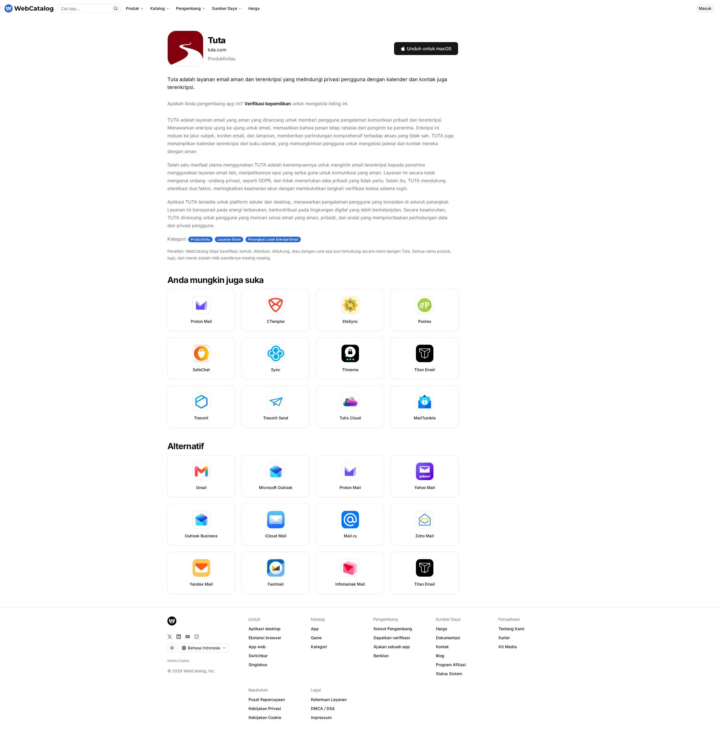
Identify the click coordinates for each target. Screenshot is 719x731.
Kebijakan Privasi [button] (265, 708)
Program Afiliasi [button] (451, 664)
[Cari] (116, 8)
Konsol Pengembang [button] (393, 628)
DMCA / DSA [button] (323, 708)
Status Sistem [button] (449, 673)
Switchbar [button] (258, 655)
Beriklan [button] (381, 655)
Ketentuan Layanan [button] (329, 699)
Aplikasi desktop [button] (265, 628)
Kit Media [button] (508, 646)
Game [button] (316, 637)
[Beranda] (28, 8)
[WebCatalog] (171, 620)
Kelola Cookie (178, 661)
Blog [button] (440, 655)
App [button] (315, 628)
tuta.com (217, 49)
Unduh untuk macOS (429, 48)
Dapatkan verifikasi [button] (392, 637)
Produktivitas (221, 58)
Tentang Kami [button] (511, 628)
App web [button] (257, 646)
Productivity (200, 239)
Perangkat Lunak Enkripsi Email (273, 239)
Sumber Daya (224, 8)
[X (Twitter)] (169, 636)
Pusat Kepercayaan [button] (267, 699)
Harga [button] (441, 628)
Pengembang (188, 8)
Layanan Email (229, 239)
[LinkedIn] (178, 636)
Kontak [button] (442, 646)
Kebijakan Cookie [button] (265, 717)
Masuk (705, 8)
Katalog (157, 8)
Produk (132, 8)
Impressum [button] (321, 717)
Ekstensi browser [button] (265, 637)
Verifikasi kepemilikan (267, 103)
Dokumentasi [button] (448, 637)
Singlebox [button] (258, 664)
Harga (254, 8)
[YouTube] (187, 636)
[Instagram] (196, 636)
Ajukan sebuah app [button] (392, 646)
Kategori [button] (319, 646)
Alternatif (185, 446)
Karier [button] (504, 637)
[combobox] (204, 647)
